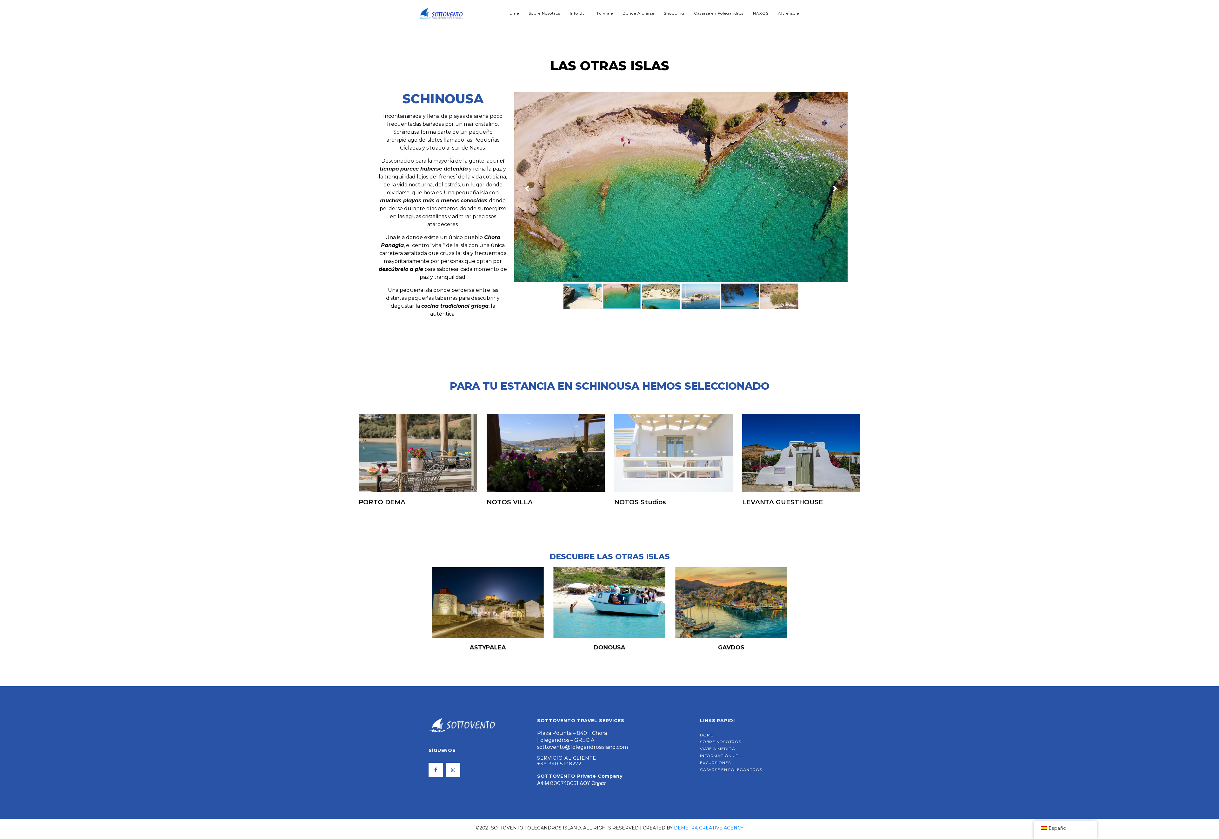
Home (513, 13)
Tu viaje (604, 13)
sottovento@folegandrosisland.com (582, 747)
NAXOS (761, 13)
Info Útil (578, 13)
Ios (731, 647)
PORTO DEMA (382, 502)
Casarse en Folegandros (718, 13)
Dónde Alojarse (638, 13)
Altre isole (788, 13)
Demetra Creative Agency (708, 828)
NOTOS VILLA (510, 502)
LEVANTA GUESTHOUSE (782, 502)
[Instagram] (453, 770)
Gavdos (609, 647)
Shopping (674, 13)
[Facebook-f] (436, 770)
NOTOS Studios (640, 502)
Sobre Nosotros (544, 13)
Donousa (488, 647)
